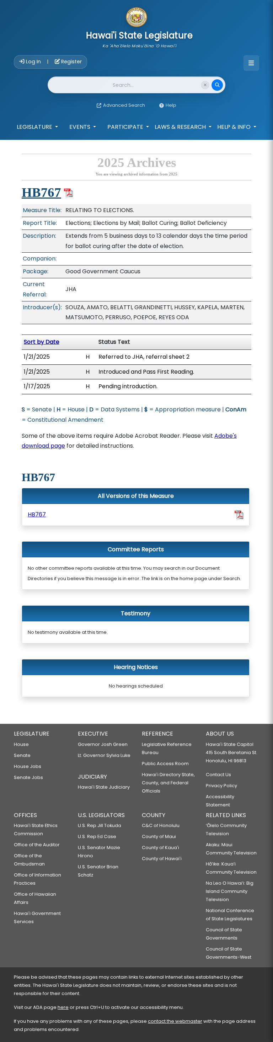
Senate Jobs (28, 777)
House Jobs (27, 766)
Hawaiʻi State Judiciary (104, 787)
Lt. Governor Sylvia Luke (104, 755)
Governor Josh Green (103, 744)
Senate (22, 755)
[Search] (217, 85)
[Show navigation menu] (251, 63)
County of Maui (159, 836)
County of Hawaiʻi (162, 859)
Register (71, 61)
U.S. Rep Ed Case (97, 836)
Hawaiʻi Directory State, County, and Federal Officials (168, 783)
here (63, 1007)
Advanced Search (124, 105)
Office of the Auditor (37, 845)
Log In (33, 61)
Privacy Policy (221, 786)
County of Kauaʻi (160, 847)
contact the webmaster (175, 1021)
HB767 (41, 192)
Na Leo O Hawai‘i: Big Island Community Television (229, 891)
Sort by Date (41, 342)
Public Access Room (165, 764)
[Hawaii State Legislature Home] (136, 18)
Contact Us (218, 775)
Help (171, 105)
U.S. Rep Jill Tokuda (99, 825)
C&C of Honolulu (161, 825)
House (21, 744)
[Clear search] (205, 85)
